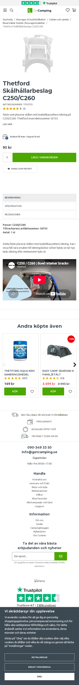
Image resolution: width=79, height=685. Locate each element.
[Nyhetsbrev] (60, 556)
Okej (39, 676)
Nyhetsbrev (39, 531)
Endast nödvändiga (39, 667)
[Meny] (5, 10)
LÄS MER (7, 124)
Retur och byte (39, 487)
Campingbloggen (39, 528)
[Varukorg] (74, 10)
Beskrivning (13, 197)
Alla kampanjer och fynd (39, 502)
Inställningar (39, 657)
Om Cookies (39, 535)
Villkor (39, 494)
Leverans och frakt (39, 483)
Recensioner (12, 214)
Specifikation (13, 206)
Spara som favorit (21, 168)
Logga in (39, 506)
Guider (39, 524)
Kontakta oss (40, 479)
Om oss (39, 520)
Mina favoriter (39, 498)
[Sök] (11, 10)
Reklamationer (39, 490)
